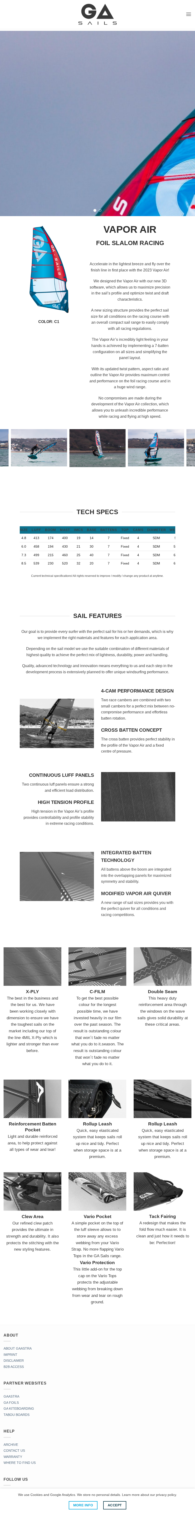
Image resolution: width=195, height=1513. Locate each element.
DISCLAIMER (14, 1360)
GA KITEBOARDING (19, 1408)
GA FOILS (11, 1402)
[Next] (185, 123)
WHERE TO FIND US (20, 1462)
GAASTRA (11, 1396)
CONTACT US (14, 1450)
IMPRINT (10, 1354)
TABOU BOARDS (16, 1414)
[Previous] (10, 123)
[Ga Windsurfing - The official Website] (97, 14)
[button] (188, 14)
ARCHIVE (11, 1444)
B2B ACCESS (14, 1366)
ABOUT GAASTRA (18, 1348)
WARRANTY (13, 1456)
